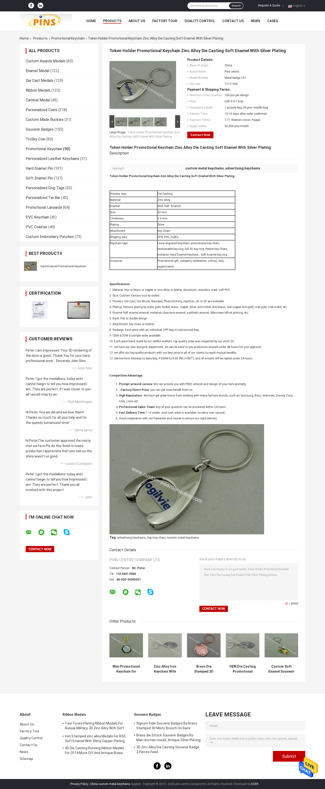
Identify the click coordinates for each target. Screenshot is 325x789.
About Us (136, 21)
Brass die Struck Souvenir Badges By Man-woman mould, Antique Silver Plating (168, 737)
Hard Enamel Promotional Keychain (63, 266)
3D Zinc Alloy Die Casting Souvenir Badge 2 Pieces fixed (167, 749)
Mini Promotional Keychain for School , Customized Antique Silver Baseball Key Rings (126, 669)
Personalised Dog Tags (45, 188)
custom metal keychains (183, 537)
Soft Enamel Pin (39, 178)
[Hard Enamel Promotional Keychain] (30, 266)
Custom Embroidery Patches (50, 236)
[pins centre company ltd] (46, 21)
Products (112, 21)
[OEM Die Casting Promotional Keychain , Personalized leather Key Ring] (242, 645)
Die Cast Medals (39, 80)
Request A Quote (269, 5)
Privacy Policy (79, 784)
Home (91, 21)
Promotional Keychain (68, 38)
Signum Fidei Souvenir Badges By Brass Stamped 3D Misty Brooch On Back (166, 725)
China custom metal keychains (110, 784)
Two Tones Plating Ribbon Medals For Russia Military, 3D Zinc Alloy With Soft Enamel (94, 726)
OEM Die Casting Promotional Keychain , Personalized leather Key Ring (242, 669)
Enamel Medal (37, 71)
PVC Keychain (37, 217)
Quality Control (199, 21)
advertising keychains (131, 537)
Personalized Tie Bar (43, 197)
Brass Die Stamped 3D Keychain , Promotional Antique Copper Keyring (204, 669)
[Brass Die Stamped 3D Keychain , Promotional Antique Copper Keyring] (204, 645)
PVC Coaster (36, 227)
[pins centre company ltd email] (32, 532)
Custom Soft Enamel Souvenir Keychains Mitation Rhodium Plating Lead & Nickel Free (281, 669)
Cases (272, 21)
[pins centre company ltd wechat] (57, 532)
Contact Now (200, 135)
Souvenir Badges (40, 129)
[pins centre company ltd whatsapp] (44, 532)
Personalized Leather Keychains (52, 158)
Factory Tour (164, 21)
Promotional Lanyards (44, 207)
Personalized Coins (41, 110)
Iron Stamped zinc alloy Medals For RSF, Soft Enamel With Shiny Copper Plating (95, 738)
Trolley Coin (35, 139)
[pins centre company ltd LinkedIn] (40, 6)
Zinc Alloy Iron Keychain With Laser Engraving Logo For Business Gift (165, 669)
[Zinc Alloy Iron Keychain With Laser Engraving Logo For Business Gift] (165, 645)
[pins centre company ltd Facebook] (31, 6)
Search (236, 5)
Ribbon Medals (38, 90)
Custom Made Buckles (45, 119)
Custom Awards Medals (45, 61)
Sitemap (26, 759)
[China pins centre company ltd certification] (39, 310)
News (255, 21)
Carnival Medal (38, 100)
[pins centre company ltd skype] (70, 532)
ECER (254, 784)
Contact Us (233, 21)
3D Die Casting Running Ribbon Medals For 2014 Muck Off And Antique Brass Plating (94, 751)
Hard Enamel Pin (39, 168)
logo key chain (156, 537)
